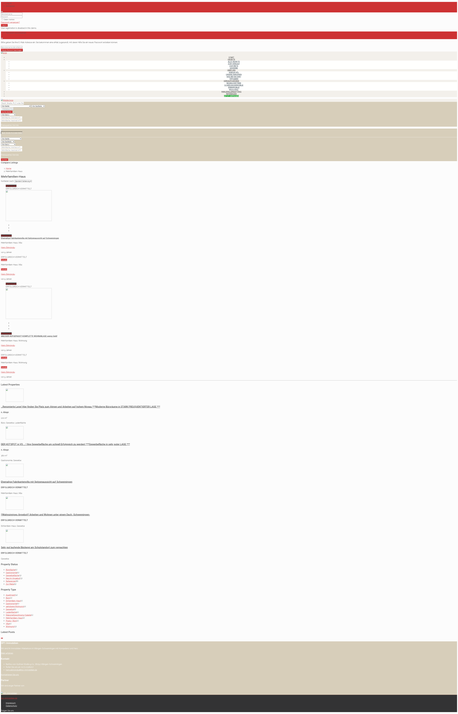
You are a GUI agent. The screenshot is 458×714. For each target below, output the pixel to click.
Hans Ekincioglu (8, 247)
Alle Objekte (234, 62)
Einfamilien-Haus (13, 601)
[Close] (2, 11)
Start (231, 57)
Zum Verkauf (234, 64)
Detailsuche (8, 109)
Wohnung (10, 626)
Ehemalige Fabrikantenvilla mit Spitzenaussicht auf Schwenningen (30, 238)
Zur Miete (233, 66)
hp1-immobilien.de (9, 698)
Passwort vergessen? (10, 22)
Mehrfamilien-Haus (14, 618)
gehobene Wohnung (15, 606)
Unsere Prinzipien (234, 74)
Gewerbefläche (12, 575)
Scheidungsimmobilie (233, 85)
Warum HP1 (234, 72)
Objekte (231, 59)
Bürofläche (10, 570)
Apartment (10, 595)
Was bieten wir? (233, 77)
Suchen (4, 160)
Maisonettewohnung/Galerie (18, 615)
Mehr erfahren (7, 653)
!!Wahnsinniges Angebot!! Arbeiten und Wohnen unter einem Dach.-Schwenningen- (45, 514)
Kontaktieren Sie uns (10, 675)
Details (4, 260)
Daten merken (9, 20)
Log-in (4, 25)
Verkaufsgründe (231, 81)
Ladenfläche (11, 612)
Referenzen (231, 94)
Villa (7, 624)
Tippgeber (233, 79)
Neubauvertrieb (233, 83)
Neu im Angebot (13, 578)
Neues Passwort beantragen (12, 50)
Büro (8, 598)
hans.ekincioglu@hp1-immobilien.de (21, 670)
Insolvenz (233, 90)
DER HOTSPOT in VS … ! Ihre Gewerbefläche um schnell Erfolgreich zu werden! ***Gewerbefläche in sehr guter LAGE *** (65, 444)
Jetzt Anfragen (231, 96)
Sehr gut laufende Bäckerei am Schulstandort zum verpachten (34, 547)
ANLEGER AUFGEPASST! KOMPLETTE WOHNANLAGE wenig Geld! (29, 336)
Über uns (231, 70)
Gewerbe (234, 68)
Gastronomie (11, 572)
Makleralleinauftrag (231, 92)
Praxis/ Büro (11, 621)
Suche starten (7, 112)
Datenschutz (11, 706)
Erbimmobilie (233, 87)
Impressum (11, 703)
